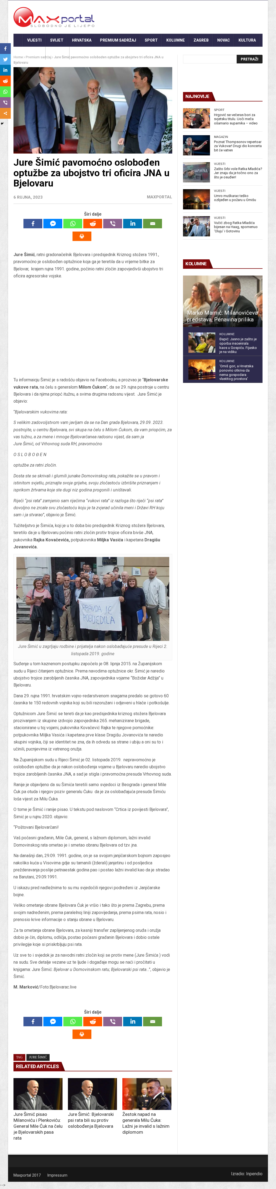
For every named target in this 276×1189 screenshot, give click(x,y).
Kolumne (175, 40)
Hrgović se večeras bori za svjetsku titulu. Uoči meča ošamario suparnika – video (236, 119)
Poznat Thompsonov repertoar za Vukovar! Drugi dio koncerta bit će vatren (238, 146)
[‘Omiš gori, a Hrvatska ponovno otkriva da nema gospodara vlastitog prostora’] (201, 369)
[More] (5, 113)
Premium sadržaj (118, 40)
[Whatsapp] (72, 223)
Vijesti (34, 40)
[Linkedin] (132, 223)
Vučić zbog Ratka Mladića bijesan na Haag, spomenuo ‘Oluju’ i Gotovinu (236, 227)
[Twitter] (5, 59)
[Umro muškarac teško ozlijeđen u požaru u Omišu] (196, 199)
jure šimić (38, 1057)
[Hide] (2, 123)
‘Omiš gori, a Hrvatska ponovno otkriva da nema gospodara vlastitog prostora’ (236, 372)
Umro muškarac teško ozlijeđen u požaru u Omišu (235, 198)
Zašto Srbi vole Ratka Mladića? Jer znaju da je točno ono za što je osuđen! (238, 173)
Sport (151, 40)
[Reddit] (92, 223)
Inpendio (254, 1173)
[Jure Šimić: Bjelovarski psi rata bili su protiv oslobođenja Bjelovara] (92, 1094)
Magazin (221, 136)
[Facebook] (32, 223)
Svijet (56, 40)
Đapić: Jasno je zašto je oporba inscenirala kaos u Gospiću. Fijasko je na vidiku (238, 345)
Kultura (247, 40)
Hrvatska (81, 40)
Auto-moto (29, 53)
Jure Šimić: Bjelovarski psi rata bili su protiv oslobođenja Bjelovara (91, 1120)
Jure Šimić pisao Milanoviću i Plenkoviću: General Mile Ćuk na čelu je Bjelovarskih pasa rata (38, 1126)
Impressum (57, 1175)
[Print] (82, 236)
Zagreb (201, 40)
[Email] (152, 223)
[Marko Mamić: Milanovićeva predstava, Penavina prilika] (223, 301)
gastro (57, 53)
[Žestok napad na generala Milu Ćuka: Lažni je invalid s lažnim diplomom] (146, 1094)
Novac (223, 40)
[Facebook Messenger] (52, 223)
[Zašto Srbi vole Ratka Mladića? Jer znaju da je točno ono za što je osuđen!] (196, 172)
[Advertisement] (93, 328)
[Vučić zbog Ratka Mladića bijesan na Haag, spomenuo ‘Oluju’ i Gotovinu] (196, 226)
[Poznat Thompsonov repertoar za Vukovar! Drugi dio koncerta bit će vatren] (196, 145)
